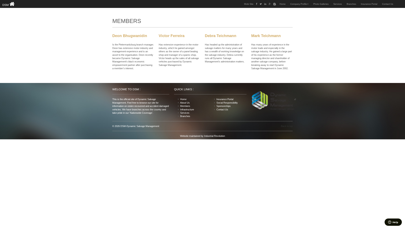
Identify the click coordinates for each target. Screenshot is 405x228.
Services (337, 4)
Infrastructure (187, 109)
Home (283, 4)
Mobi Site (248, 4)
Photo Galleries (321, 4)
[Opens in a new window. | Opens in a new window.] (257, 4)
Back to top (287, 126)
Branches (351, 4)
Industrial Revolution (214, 136)
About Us (185, 102)
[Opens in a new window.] (273, 100)
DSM (5, 4)
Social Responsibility (227, 102)
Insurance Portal (369, 4)
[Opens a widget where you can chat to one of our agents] (393, 222)
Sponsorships (223, 106)
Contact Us (387, 4)
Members (185, 106)
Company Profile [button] (298, 4)
